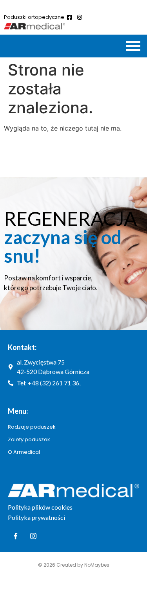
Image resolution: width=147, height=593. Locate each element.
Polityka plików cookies (40, 507)
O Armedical (24, 452)
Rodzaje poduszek (32, 427)
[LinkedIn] (33, 536)
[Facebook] (16, 536)
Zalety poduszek (29, 439)
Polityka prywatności (36, 517)
